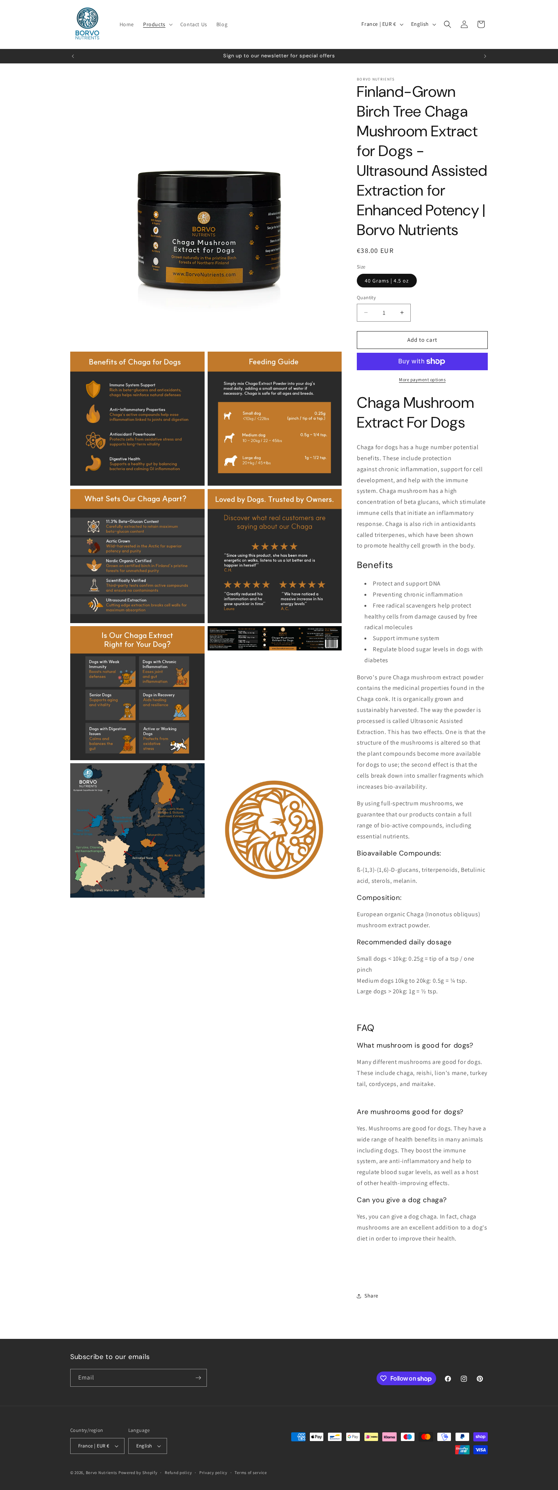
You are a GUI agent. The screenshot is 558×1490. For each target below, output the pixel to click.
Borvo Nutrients (102, 1472)
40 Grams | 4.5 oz (387, 280)
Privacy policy (213, 1472)
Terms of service (250, 1472)
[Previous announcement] (73, 56)
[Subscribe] (198, 1378)
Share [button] (371, 1295)
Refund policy (178, 1472)
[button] (157, 24)
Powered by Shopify (138, 1472)
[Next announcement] (485, 56)
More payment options (422, 379)
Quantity (366, 297)
